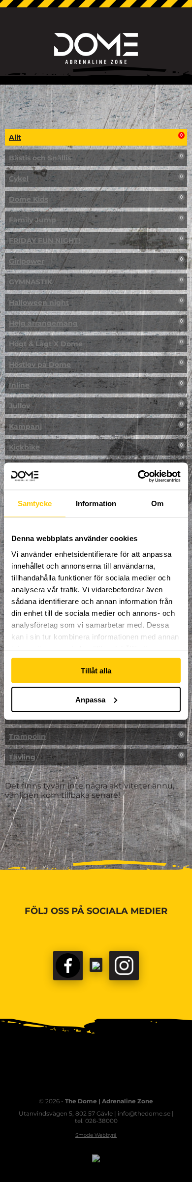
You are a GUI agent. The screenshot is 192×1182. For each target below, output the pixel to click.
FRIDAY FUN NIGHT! (96, 240)
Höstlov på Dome (96, 364)
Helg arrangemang (96, 323)
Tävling (96, 757)
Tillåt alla (96, 671)
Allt (96, 137)
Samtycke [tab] (35, 503)
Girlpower (96, 261)
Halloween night (96, 302)
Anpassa (90, 699)
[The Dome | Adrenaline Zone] (96, 48)
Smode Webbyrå (96, 1135)
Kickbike (96, 447)
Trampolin (96, 736)
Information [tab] (96, 503)
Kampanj (96, 426)
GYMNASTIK (96, 281)
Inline (96, 385)
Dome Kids (96, 199)
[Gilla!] (68, 965)
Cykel (96, 178)
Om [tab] (157, 503)
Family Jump (96, 219)
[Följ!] (96, 965)
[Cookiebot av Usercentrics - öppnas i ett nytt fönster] (138, 476)
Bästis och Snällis (96, 157)
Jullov (96, 405)
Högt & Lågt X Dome (96, 343)
